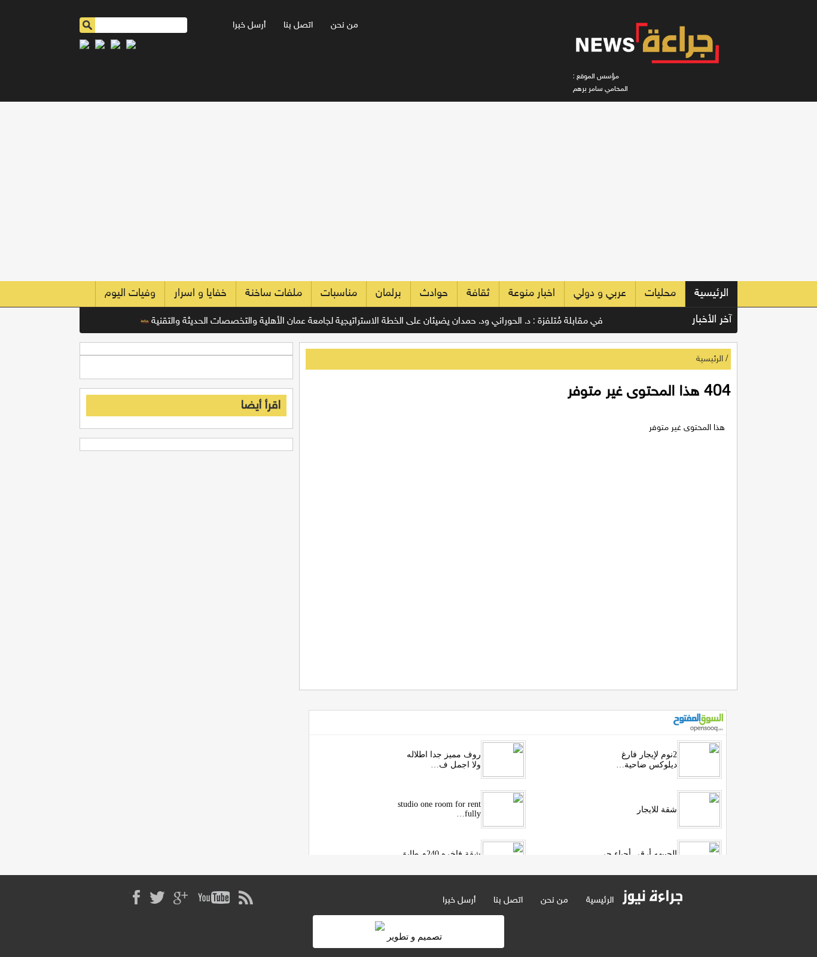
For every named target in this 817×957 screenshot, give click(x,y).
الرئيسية (711, 293)
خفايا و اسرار (200, 293)
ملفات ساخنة (273, 293)
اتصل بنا (298, 25)
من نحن (344, 25)
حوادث (434, 293)
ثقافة (478, 293)
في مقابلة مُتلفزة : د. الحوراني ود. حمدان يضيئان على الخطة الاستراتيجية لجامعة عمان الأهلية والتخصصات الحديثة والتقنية (388, 321)
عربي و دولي (600, 293)
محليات (660, 293)
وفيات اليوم (130, 293)
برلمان (388, 293)
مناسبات (339, 293)
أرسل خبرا (249, 25)
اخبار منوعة (531, 293)
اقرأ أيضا (261, 405)
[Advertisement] (408, 191)
